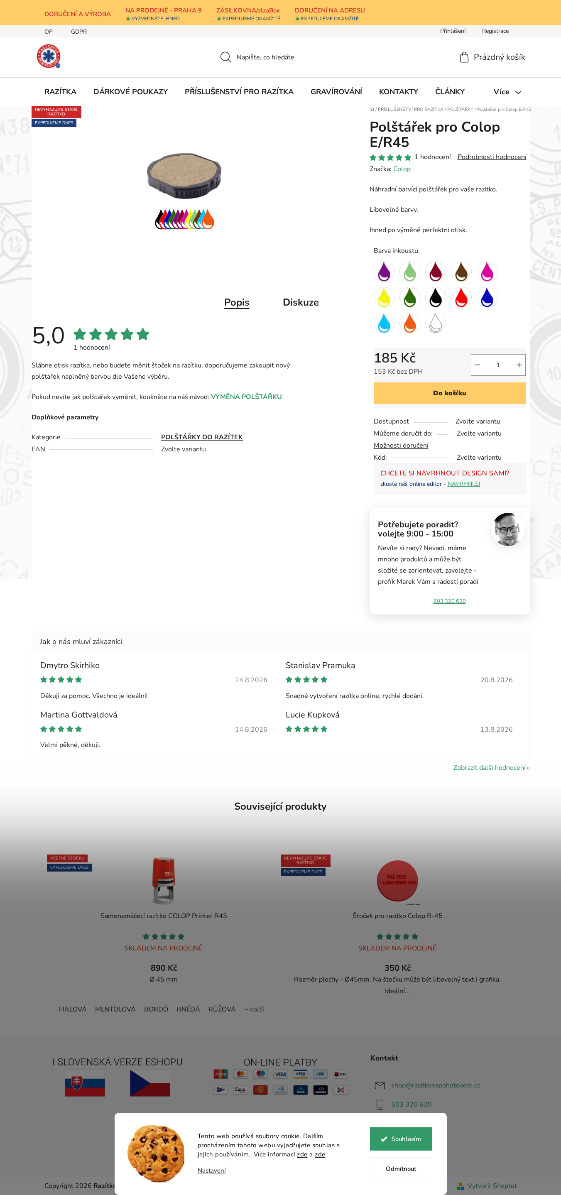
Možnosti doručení (401, 445)
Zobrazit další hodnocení (489, 767)
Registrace (495, 31)
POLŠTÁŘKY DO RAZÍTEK (202, 437)
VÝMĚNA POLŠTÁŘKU (246, 397)
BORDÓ (156, 1009)
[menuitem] (60, 92)
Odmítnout (401, 1169)
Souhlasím (406, 1139)
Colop (402, 169)
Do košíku (449, 393)
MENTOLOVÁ (115, 1009)
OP (48, 32)
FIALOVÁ (73, 1009)
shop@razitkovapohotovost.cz (435, 1085)
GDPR (79, 32)
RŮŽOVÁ (222, 1009)
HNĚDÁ (188, 1009)
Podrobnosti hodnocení (492, 157)
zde (302, 1154)
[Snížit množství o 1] (477, 365)
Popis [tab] (237, 302)
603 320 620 (450, 601)
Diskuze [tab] (301, 302)
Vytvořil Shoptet (492, 1185)
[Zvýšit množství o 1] (519, 365)
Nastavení (212, 1171)
